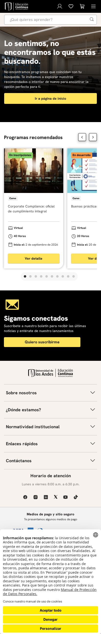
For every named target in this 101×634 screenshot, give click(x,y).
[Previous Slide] (82, 137)
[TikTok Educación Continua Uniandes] (76, 497)
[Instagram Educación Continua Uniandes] (35, 497)
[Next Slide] (93, 137)
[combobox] (50, 19)
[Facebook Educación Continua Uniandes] (25, 497)
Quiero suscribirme (42, 342)
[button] (25, 276)
